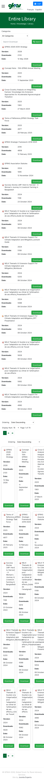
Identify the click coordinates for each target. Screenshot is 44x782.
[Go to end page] (12, 433)
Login (38, 4)
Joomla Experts (25, 777)
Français (30, 9)
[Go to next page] (9, 433)
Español (38, 9)
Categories (6, 31)
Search (38, 42)
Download (37, 65)
